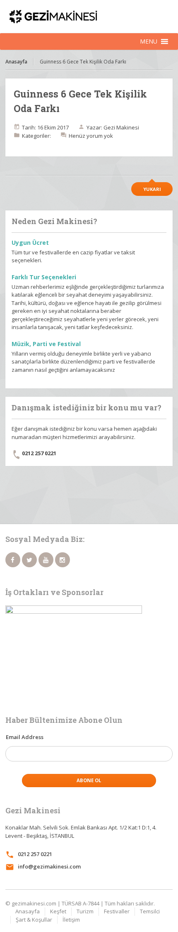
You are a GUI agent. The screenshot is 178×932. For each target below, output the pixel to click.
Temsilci (150, 911)
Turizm (85, 911)
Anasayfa (16, 61)
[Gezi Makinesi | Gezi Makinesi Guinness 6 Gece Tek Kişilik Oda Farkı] (89, 16)
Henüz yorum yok (91, 135)
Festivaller (117, 911)
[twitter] (29, 559)
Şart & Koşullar (34, 919)
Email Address (24, 737)
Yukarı (152, 189)
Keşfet (58, 911)
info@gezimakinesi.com (49, 866)
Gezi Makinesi (121, 127)
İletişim (71, 919)
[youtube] (45, 559)
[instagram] (62, 559)
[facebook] (12, 559)
